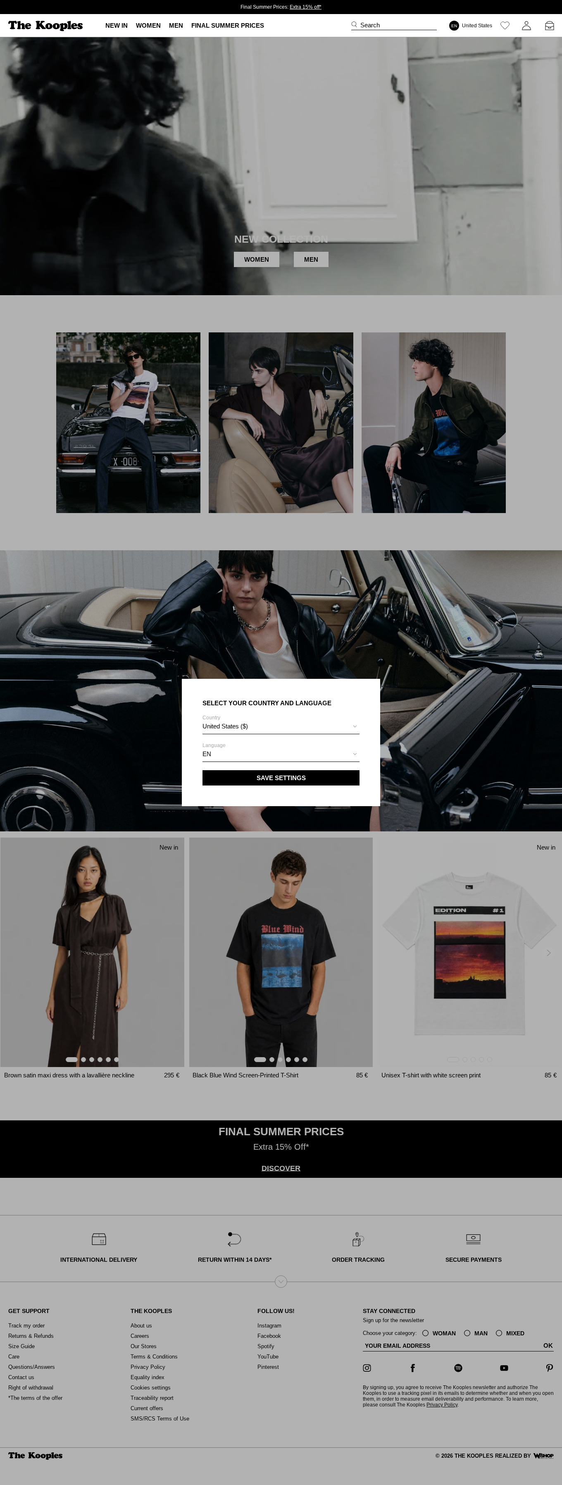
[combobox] (281, 727)
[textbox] (281, 726)
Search (370, 25)
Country (225, 722)
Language (214, 749)
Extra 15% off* (305, 7)
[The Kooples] (46, 25)
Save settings (281, 777)
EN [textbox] (206, 753)
